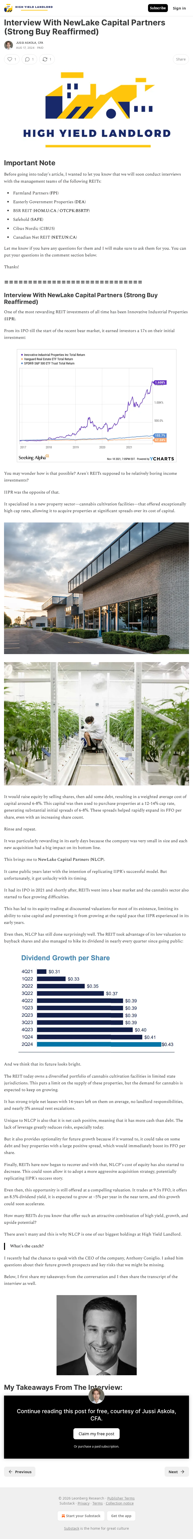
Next (173, 1471)
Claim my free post (96, 1433)
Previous (23, 1471)
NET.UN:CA (64, 237)
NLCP (97, 859)
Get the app (121, 1515)
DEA (80, 202)
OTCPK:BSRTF (74, 210)
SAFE (36, 219)
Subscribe (158, 8)
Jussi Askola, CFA (29, 42)
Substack (71, 1528)
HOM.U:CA (45, 210)
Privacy (83, 1503)
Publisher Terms (121, 1498)
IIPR (9, 319)
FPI (54, 193)
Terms (97, 1503)
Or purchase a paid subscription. (96, 1446)
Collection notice (120, 1503)
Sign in (179, 8)
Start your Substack (83, 1515)
